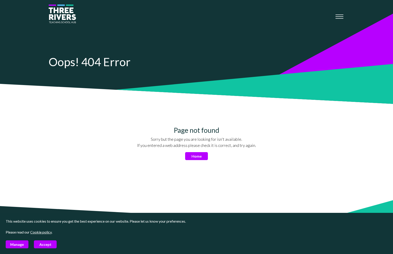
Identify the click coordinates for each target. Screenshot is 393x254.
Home (196, 156)
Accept (45, 244)
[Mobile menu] (339, 16)
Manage (17, 244)
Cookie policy (41, 232)
